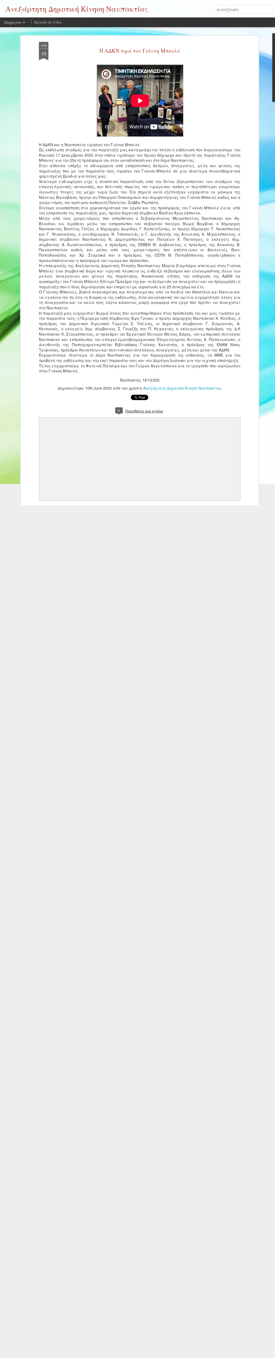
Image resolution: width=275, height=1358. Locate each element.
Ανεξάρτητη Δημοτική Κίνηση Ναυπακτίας (182, 388)
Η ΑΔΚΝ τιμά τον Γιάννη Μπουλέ (139, 50)
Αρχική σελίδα (48, 22)
